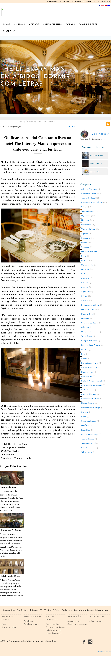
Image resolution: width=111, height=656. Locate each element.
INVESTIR (91, 2)
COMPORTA (78, 2)
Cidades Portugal (53, 630)
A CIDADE (33, 25)
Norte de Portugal (53, 633)
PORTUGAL (52, 2)
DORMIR (70, 25)
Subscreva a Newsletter (78, 624)
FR (41, 610)
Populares (86, 147)
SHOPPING (9, 31)
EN (49, 610)
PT (45, 610)
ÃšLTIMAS (19, 25)
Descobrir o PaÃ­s (53, 624)
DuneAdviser (79, 610)
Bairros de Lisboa (9, 627)
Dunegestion (102, 610)
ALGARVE (64, 2)
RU (58, 610)
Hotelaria (72, 127)
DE (54, 610)
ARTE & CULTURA (52, 25)
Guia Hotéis (29, 621)
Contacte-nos (96, 621)
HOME (6, 25)
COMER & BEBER (88, 25)
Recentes (100, 147)
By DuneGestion (104, 652)
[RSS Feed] (108, 124)
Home (21, 122)
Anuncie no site (74, 621)
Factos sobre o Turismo (55, 627)
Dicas (4, 624)
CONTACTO (104, 2)
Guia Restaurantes (31, 624)
